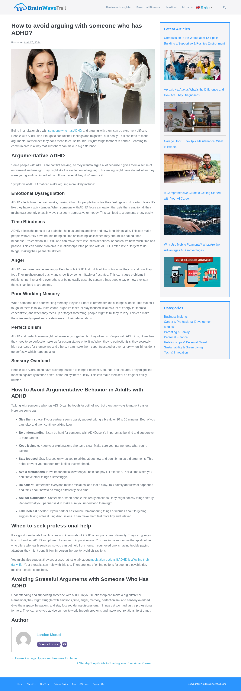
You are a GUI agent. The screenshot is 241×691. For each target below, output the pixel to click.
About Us (31, 684)
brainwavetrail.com (216, 684)
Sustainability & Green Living (183, 347)
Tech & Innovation (176, 352)
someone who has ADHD (65, 130)
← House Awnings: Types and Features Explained (45, 658)
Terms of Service (80, 684)
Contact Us (98, 684)
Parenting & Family (177, 332)
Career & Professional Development (188, 321)
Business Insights (118, 7)
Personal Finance (148, 7)
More (185, 7)
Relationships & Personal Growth (186, 342)
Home (20, 684)
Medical (171, 7)
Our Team (45, 684)
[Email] (64, 644)
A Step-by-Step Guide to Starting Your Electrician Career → (115, 663)
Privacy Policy (61, 684)
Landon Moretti (49, 635)
